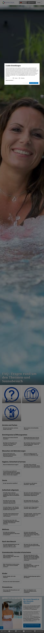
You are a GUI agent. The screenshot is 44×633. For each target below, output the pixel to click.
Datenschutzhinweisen (22, 75)
